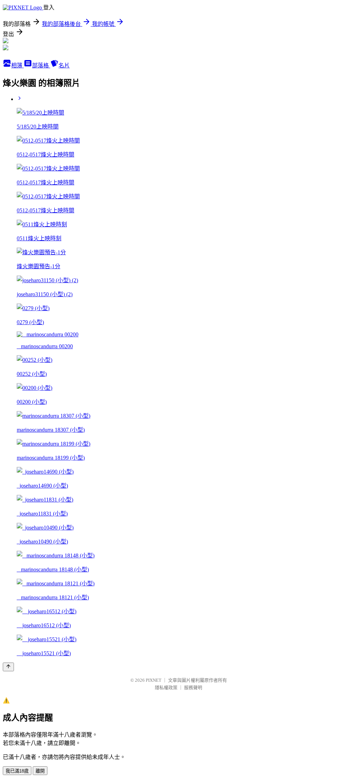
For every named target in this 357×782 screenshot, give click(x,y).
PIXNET (153, 680)
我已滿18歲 (17, 771)
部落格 (41, 65)
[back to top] (8, 667)
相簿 (17, 65)
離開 (40, 771)
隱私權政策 (166, 687)
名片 (64, 65)
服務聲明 (193, 687)
